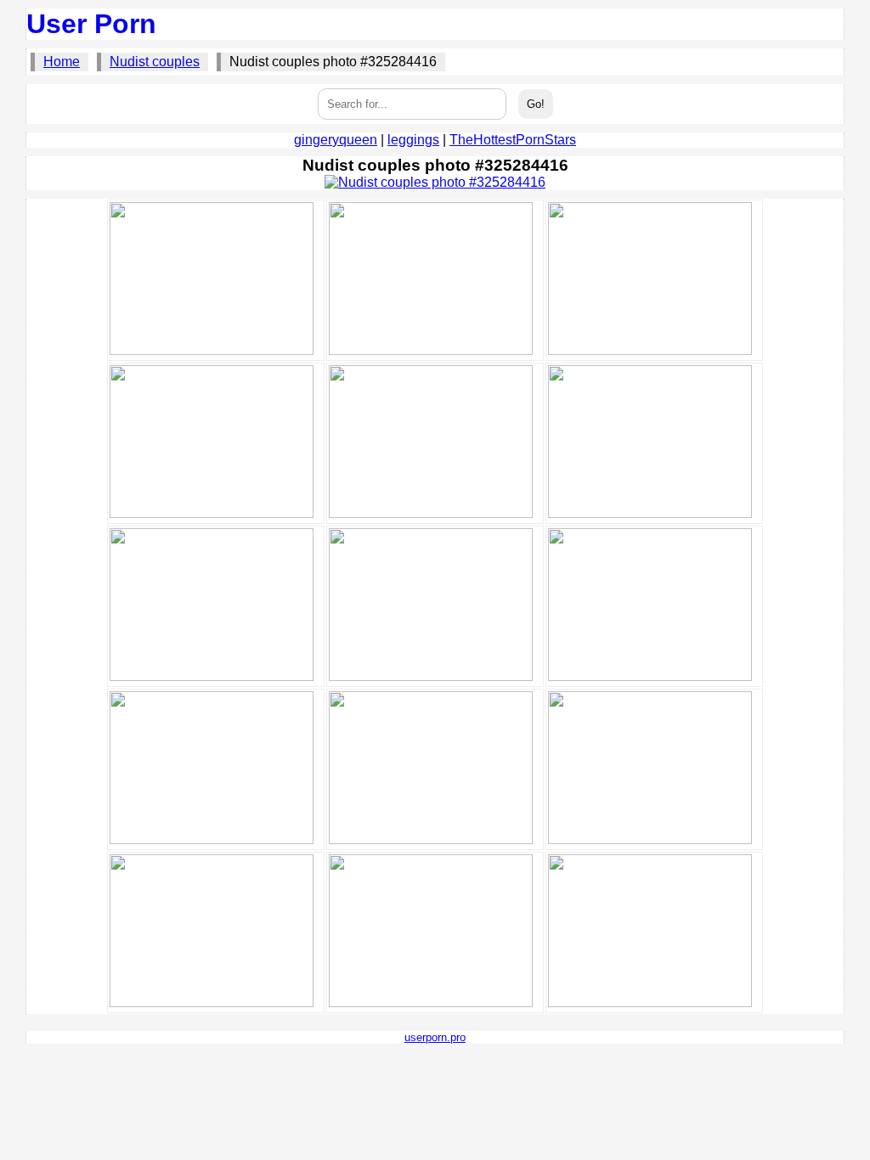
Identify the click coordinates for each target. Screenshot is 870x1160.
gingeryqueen (335, 139)
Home (61, 61)
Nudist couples (155, 61)
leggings (413, 139)
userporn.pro (435, 1037)
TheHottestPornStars (512, 139)
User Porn (91, 23)
